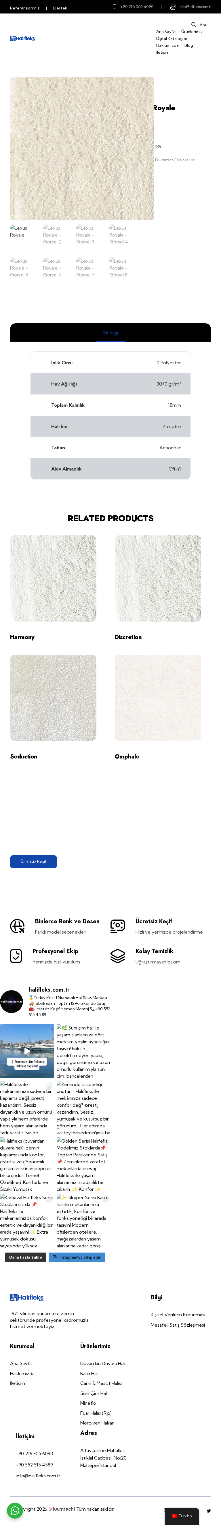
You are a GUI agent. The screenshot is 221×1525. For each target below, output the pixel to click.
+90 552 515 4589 (34, 1465)
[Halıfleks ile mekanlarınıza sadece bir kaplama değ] (27, 1108)
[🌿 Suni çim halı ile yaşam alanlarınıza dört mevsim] (83, 1051)
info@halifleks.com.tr (195, 6)
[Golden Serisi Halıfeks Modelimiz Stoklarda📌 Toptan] (83, 1164)
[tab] (110, 333)
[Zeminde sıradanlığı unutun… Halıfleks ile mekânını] (83, 1108)
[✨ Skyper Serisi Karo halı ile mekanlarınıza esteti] (83, 1221)
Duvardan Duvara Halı (175, 159)
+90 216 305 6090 (137, 6)
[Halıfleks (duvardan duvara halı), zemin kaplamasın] (27, 1164)
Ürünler (161, 87)
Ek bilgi (110, 333)
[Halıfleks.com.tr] (22, 39)
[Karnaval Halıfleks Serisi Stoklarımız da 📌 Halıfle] (27, 1221)
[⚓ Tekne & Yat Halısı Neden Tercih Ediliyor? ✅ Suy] (27, 1051)
